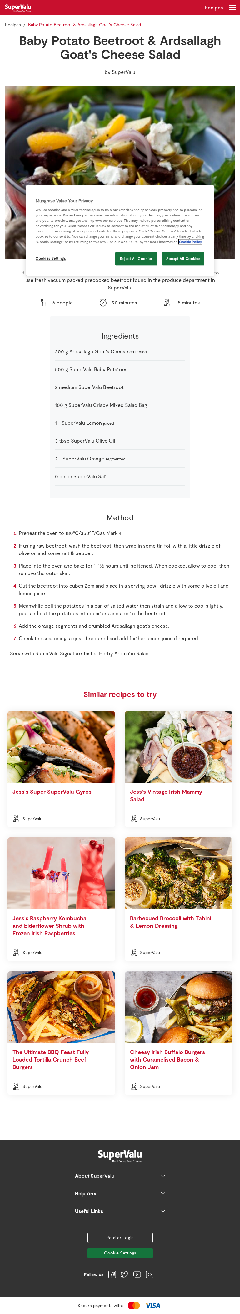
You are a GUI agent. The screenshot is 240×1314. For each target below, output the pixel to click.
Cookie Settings (120, 1252)
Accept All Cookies (183, 259)
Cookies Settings (51, 259)
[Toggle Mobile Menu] (232, 7)
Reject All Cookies (136, 259)
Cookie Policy (190, 242)
